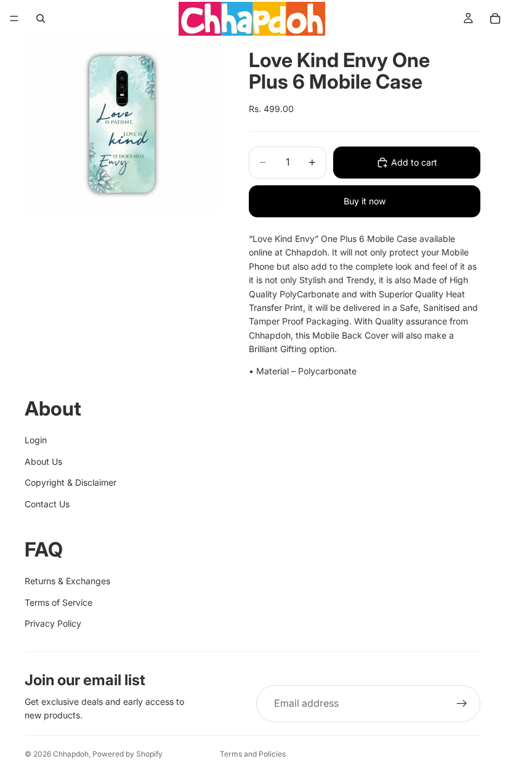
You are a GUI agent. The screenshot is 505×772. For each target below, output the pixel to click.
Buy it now (365, 201)
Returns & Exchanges (67, 581)
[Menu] (14, 18)
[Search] (40, 18)
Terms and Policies (253, 753)
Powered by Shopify (127, 753)
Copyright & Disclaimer (70, 482)
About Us (43, 461)
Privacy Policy (53, 623)
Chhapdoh (71, 753)
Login (36, 440)
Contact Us (47, 504)
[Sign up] (462, 704)
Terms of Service (58, 602)
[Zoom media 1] (122, 124)
